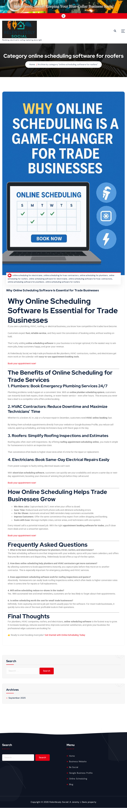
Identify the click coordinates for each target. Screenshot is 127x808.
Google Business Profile (81, 773)
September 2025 (17, 698)
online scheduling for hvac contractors (61, 275)
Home (32, 64)
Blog (71, 784)
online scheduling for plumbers (94, 275)
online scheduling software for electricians (48, 279)
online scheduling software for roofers (63, 282)
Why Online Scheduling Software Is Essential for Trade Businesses (52, 290)
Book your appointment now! (22, 363)
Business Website (78, 761)
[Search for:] (22, 671)
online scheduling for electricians (27, 275)
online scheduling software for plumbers (26, 282)
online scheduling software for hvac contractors (90, 279)
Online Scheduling (78, 778)
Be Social (73, 767)
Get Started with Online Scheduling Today (65, 635)
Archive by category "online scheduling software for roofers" (68, 64)
